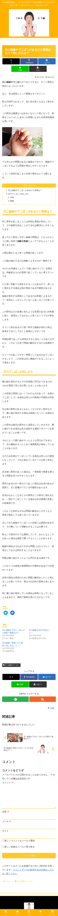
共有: (12, 197)
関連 (12, 201)
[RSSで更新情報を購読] (42, 699)
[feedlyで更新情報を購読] (15, 699)
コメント (7, 782)
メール (6, 821)
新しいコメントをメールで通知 (19, 841)
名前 (5, 812)
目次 (25, 185)
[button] (38, 69)
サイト (5, 831)
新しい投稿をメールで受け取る (19, 847)
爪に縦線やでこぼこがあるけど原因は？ (25, 190)
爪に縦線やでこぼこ (12, 665)
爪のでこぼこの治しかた (18, 194)
